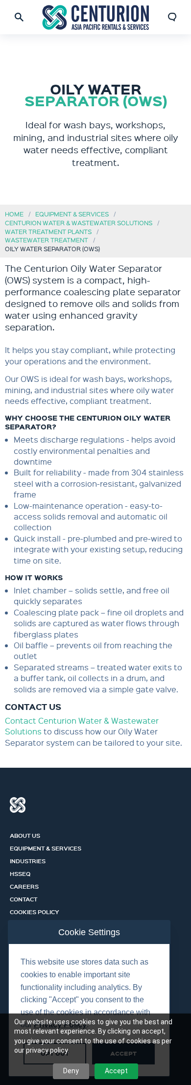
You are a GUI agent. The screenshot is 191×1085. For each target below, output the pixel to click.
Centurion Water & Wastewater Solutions (78, 222)
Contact (23, 898)
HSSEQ (20, 872)
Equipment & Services (72, 214)
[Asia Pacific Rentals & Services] (95, 17)
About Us (25, 834)
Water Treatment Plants (48, 231)
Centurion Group (17, 805)
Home (14, 214)
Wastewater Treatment (46, 240)
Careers (24, 885)
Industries (28, 860)
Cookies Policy (34, 911)
